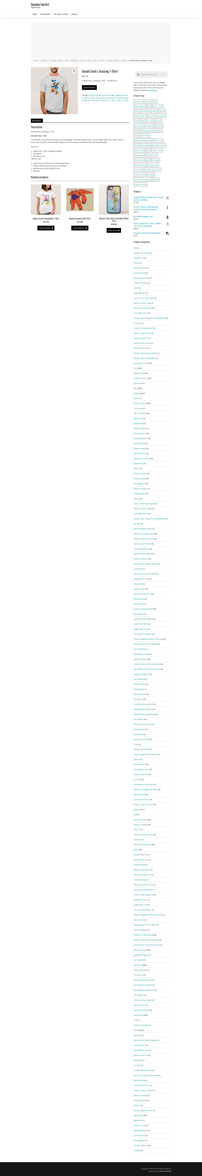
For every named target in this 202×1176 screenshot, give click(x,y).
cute (143, 121)
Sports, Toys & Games (142, 308)
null (135, 248)
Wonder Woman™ (140, 438)
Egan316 (137, 499)
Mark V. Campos (140, 428)
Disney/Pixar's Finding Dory (144, 714)
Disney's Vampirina (141, 283)
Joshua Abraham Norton (143, 529)
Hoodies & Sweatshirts (142, 845)
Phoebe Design (139, 448)
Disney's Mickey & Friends (99, 95)
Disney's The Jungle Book (143, 328)
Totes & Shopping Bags (142, 180)
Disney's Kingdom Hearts (143, 834)
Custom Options (89, 87)
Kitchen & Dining (145, 145)
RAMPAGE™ (138, 258)
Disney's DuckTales (141, 749)
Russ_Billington (139, 483)
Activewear (138, 840)
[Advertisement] (101, 41)
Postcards (155, 160)
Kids (135, 145)
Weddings (137, 1060)
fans (98, 100)
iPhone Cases (158, 140)
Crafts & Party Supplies (157, 116)
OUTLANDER (139, 679)
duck (94, 100)
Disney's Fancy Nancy (142, 870)
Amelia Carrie (139, 604)
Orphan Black (139, 599)
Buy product (112, 230)
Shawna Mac (138, 734)
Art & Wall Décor (61, 14)
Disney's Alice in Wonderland (144, 358)
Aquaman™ (138, 418)
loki (135, 288)
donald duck (86, 100)
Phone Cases (139, 160)
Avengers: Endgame (141, 674)
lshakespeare (139, 614)
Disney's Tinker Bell (141, 1145)
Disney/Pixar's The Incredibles (145, 644)
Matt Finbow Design (141, 654)
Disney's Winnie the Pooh (143, 609)
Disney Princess (140, 729)
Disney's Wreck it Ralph (142, 303)
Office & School (151, 155)
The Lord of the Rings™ (142, 634)
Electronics (159, 126)
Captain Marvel (139, 794)
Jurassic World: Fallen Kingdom (145, 754)
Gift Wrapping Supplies (148, 131)
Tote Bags (150, 175)
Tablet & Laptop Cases (153, 170)
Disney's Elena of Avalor (143, 724)
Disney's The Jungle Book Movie (146, 789)
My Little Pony (139, 920)
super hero (138, 170)
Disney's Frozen (140, 433)
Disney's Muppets (140, 659)
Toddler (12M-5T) (140, 378)
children (154, 111)
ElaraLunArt (138, 584)
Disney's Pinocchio (141, 348)
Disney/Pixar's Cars (141, 579)
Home (35, 14)
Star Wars (137, 1035)
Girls (160, 131)
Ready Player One (140, 629)
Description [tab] (36, 121)
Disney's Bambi (139, 273)
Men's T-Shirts (110, 100)
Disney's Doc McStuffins (143, 619)
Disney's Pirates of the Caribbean (146, 664)
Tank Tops (138, 408)
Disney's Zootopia (140, 824)
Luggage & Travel (159, 145)
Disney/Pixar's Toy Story (143, 709)
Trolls (136, 744)
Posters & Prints (140, 165)
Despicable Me (139, 293)
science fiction (153, 165)
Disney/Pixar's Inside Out (143, 784)
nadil (135, 814)
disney (98, 98)
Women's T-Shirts (140, 184)
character (145, 111)
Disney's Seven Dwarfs (142, 343)
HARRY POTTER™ (140, 624)
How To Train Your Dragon (144, 298)
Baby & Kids (138, 1115)
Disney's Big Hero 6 (141, 338)
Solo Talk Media (140, 649)
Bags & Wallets (139, 106)
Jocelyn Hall (138, 809)
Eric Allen (137, 524)
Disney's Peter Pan (141, 774)
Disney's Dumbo (140, 268)
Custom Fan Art (40, 4)
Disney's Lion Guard (141, 739)
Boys (149, 106)
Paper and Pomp (140, 453)
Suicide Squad (139, 443)
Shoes (136, 850)
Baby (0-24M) (139, 373)
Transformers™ (139, 764)
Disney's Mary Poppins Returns (145, 353)
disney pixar (138, 126)
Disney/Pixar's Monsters (143, 704)
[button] (74, 71)
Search (74, 14)
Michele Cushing (140, 684)
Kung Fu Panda (139, 589)
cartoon (137, 111)
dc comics (150, 121)
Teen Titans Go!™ (140, 313)
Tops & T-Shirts (123, 100)
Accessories (45, 14)
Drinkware (149, 126)
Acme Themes (165, 1171)
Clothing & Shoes (140, 116)
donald (125, 98)
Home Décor (145, 135)
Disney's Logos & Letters (143, 804)
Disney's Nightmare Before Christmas (148, 639)
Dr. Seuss (137, 779)
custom (92, 98)
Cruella (136, 1150)
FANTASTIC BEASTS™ (142, 594)
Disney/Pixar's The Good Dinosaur (147, 669)
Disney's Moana (140, 694)
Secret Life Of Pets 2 (141, 799)
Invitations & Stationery (142, 140)
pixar (148, 160)
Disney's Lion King (140, 819)
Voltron (136, 263)
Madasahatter (139, 689)
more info (153, 90)
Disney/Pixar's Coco (141, 769)
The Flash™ (138, 699)
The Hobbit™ (138, 719)
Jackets (136, 398)
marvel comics (139, 150)
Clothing (117, 95)
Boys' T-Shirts (158, 106)
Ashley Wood (139, 423)
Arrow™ (136, 829)
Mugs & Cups (139, 155)
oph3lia (136, 759)
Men (102, 100)
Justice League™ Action (142, 333)
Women (156, 180)
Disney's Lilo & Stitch (142, 253)
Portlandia (137, 569)
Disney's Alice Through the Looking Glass (149, 318)
